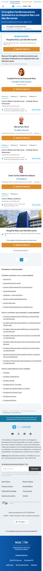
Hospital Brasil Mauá (9, 291)
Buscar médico (15, 1)
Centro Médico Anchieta (11, 199)
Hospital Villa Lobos (9, 303)
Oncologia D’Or (28, 560)
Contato (25, 496)
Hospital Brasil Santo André (12, 283)
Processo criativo (7, 486)
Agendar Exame (27, 1)
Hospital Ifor (7, 279)
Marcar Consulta (14, 411)
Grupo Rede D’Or (31, 531)
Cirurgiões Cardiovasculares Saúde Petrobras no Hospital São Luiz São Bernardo (21, 356)
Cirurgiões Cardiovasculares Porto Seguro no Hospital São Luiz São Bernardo (21, 337)
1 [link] (21, 260)
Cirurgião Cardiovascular (28, 411)
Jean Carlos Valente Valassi (21, 175)
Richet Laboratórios (22, 565)
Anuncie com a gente (8, 496)
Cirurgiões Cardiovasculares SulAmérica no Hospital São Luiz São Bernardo (21, 318)
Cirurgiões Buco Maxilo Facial (12, 392)
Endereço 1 (5, 96)
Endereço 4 (32, 96)
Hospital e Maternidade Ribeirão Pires (15, 299)
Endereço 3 (23, 96)
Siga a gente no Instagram (19, 434)
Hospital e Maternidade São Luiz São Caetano (17, 287)
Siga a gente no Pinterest (31, 434)
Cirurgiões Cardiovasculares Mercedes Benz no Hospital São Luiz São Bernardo (22, 362)
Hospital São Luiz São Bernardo (21, 39)
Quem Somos (6, 482)
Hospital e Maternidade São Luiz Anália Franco (18, 307)
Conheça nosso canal (13, 434)
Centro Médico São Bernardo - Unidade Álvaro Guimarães (20, 102)
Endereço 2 (14, 96)
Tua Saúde (5, 1)
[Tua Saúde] (21, 427)
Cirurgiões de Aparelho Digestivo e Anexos (16, 388)
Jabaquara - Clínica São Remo (13, 295)
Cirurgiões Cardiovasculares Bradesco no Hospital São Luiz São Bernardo (22, 324)
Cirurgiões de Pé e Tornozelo (12, 384)
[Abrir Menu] (3, 6)
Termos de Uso (27, 491)
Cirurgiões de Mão (8, 380)
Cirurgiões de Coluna (9, 396)
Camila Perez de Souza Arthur (21, 78)
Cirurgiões (6, 373)
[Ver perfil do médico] (21, 72)
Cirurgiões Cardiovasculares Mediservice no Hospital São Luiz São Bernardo (21, 330)
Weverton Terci (21, 127)
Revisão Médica (28, 486)
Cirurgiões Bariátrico (9, 400)
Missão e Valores (28, 482)
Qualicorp (34, 565)
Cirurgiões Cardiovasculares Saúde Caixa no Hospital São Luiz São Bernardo (21, 349)
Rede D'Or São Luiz (16, 560)
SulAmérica (9, 565)
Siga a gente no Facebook (25, 434)
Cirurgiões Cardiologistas (11, 377)
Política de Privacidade (9, 491)
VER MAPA (37, 110)
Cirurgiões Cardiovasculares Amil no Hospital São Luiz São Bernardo (21, 343)
